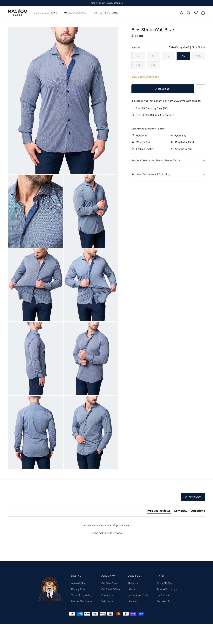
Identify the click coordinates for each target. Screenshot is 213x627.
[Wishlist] (196, 12)
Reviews (133, 583)
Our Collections (45, 12)
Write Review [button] (193, 497)
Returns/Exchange (166, 589)
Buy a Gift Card (164, 583)
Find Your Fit (163, 601)
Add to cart (162, 88)
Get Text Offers (109, 583)
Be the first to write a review (106, 533)
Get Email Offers (110, 589)
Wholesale (107, 601)
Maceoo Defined (75, 12)
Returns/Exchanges (82, 601)
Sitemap (132, 601)
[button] (200, 89)
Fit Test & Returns (106, 12)
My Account (163, 595)
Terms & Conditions (82, 595)
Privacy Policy (79, 589)
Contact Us (107, 595)
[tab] (159, 511)
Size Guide (198, 47)
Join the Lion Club (138, 595)
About (131, 589)
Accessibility (78, 583)
